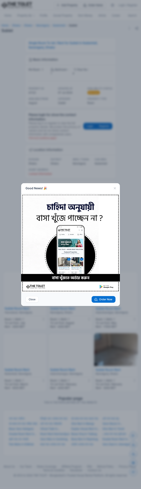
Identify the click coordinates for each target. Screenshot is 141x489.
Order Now (105, 299)
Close (32, 299)
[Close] (115, 188)
